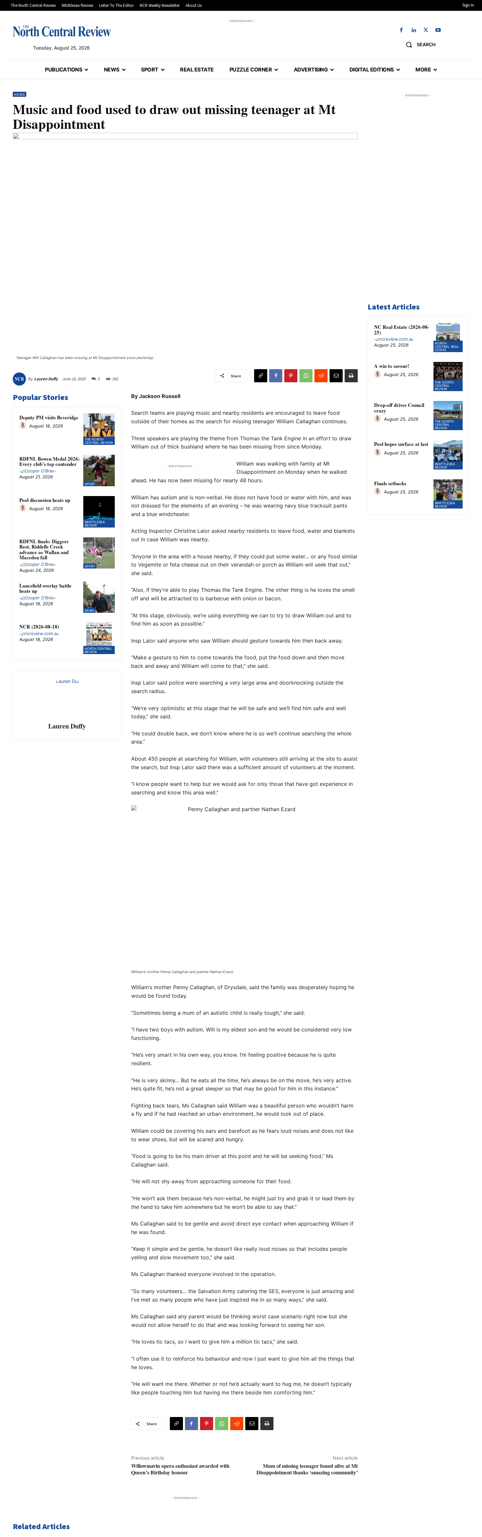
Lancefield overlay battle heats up (45, 588)
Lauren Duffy (46, 379)
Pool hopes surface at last (401, 444)
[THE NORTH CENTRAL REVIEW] (61, 30)
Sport (90, 484)
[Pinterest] (290, 375)
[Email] (336, 375)
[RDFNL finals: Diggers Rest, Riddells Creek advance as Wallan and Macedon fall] (99, 553)
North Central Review (98, 650)
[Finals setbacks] (448, 494)
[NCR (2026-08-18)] (99, 638)
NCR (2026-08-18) (39, 626)
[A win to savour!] (448, 376)
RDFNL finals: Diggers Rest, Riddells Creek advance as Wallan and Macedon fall (44, 549)
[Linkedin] (413, 30)
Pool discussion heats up (44, 500)
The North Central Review (99, 441)
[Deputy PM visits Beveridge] (99, 429)
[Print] (351, 375)
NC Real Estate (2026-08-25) (401, 329)
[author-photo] (23, 425)
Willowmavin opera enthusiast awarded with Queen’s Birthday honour (180, 1469)
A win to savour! (391, 365)
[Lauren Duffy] (20, 379)
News (19, 94)
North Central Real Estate (447, 346)
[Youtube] (437, 30)
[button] (418, 44)
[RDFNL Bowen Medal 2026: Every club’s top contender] (99, 470)
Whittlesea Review (95, 523)
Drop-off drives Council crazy (399, 407)
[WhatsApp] (305, 375)
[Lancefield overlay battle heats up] (99, 597)
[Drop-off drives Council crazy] (448, 415)
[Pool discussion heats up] (99, 512)
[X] (425, 30)
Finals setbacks (390, 483)
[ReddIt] (321, 375)
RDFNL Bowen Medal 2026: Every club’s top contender (49, 461)
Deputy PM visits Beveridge (48, 417)
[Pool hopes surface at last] (448, 454)
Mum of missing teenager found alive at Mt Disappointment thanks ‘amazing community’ (307, 1469)
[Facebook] (401, 30)
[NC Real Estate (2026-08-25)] (448, 337)
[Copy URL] (260, 375)
